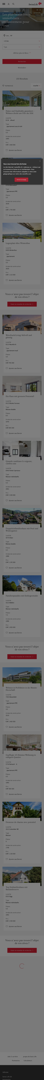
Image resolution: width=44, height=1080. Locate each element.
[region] (22, 172)
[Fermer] (40, 161)
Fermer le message (21, 179)
